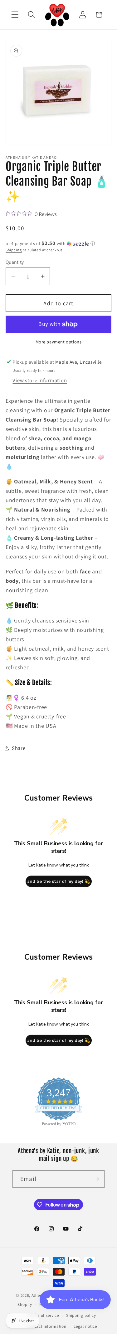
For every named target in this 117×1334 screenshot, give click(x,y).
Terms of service (43, 1315)
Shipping (14, 249)
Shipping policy (81, 1315)
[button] (15, 15)
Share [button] (19, 748)
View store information (39, 380)
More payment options (59, 342)
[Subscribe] (96, 1179)
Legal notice (85, 1326)
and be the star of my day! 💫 (58, 881)
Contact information (46, 1326)
